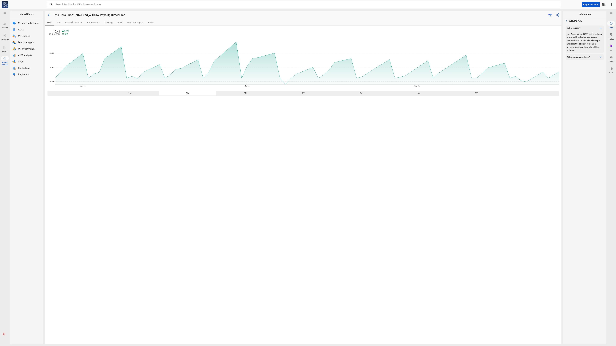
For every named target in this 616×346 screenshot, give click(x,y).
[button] (5, 13)
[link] (5, 4)
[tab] (49, 22)
